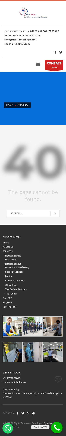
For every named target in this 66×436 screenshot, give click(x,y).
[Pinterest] (28, 413)
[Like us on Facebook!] (17, 413)
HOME (6, 242)
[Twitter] (60, 52)
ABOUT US (8, 246)
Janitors (9, 276)
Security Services (14, 271)
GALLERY (7, 298)
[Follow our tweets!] (23, 413)
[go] (54, 213)
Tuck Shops (11, 293)
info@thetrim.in (17, 382)
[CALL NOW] (56, 427)
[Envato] (33, 413)
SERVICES (8, 251)
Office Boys (11, 285)
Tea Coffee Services (16, 289)
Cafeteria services (15, 280)
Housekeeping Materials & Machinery (17, 265)
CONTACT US (9, 306)
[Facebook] (55, 52)
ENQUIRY (7, 302)
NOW (54, 65)
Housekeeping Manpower (13, 257)
